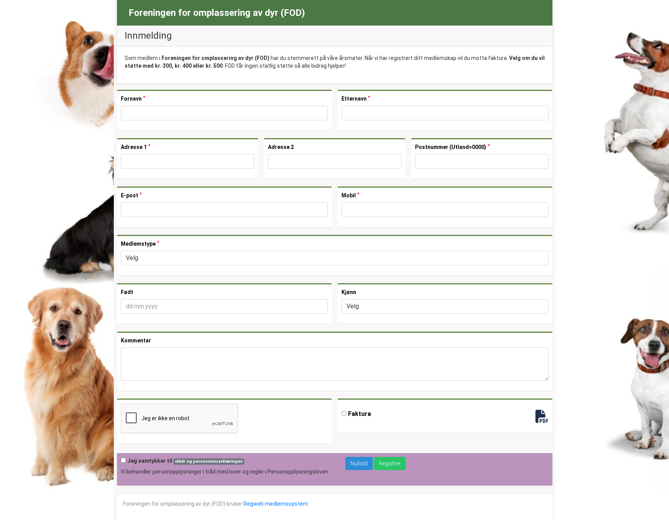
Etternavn (354, 99)
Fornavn (132, 99)
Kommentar (136, 340)
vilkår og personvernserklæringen (209, 461)
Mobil (349, 195)
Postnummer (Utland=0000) (451, 147)
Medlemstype (139, 244)
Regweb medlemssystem (276, 504)
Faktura (359, 413)
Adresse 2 (281, 147)
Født (127, 292)
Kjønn (348, 292)
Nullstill (359, 463)
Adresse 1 (134, 147)
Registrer (390, 463)
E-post (130, 195)
